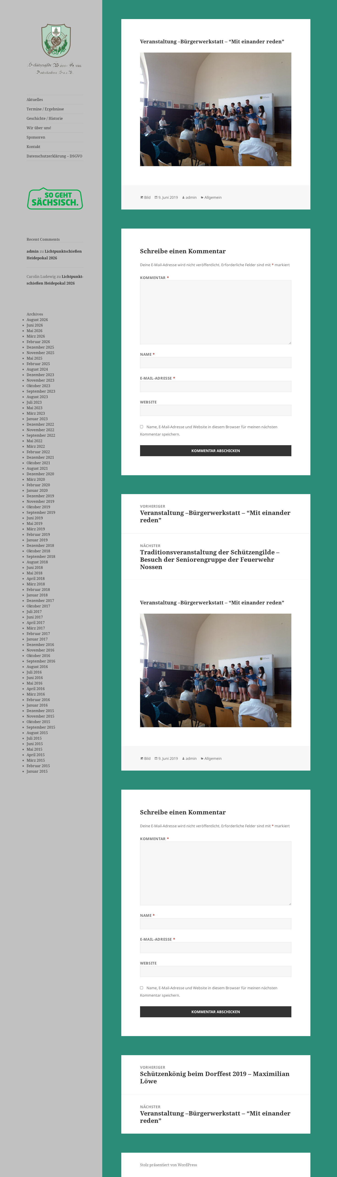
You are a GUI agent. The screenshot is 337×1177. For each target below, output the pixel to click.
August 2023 (37, 396)
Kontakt (33, 146)
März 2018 (36, 584)
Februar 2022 (38, 451)
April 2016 (36, 688)
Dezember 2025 (40, 347)
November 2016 (40, 650)
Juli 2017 (34, 611)
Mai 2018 (34, 573)
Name (147, 354)
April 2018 (36, 578)
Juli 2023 (34, 402)
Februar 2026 (38, 341)
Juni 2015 (35, 743)
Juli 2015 (34, 738)
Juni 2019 (35, 517)
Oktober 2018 (38, 551)
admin (33, 251)
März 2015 (36, 760)
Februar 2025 (38, 363)
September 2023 (41, 391)
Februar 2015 (38, 765)
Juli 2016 (34, 672)
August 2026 (37, 319)
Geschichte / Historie (45, 118)
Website (148, 402)
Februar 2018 (38, 589)
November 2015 (40, 716)
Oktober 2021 (38, 462)
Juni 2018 (35, 567)
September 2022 (41, 435)
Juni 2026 (35, 325)
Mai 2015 (34, 749)
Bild (147, 197)
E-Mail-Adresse (157, 378)
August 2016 (37, 666)
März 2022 (36, 446)
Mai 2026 (34, 330)
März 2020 (36, 479)
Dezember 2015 (40, 710)
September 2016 (41, 661)
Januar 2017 (37, 639)
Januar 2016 (37, 705)
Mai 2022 (34, 440)
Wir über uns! (39, 127)
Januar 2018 (37, 595)
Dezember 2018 (40, 545)
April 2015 (36, 754)
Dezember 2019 (40, 495)
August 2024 (37, 369)
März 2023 (36, 413)
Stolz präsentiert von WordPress (168, 1164)
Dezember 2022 (40, 424)
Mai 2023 (34, 407)
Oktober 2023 (38, 385)
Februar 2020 (38, 484)
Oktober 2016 (38, 655)
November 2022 (40, 429)
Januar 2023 (37, 418)
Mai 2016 (34, 683)
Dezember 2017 (40, 600)
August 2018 (37, 562)
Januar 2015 (37, 771)
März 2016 (36, 694)
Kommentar (154, 277)
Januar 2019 (37, 539)
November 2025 (40, 352)
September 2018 (41, 556)
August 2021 (37, 468)
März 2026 (36, 336)
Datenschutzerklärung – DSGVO (54, 156)
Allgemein (213, 197)
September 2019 (41, 512)
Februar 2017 (38, 633)
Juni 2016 (35, 677)
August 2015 (37, 732)
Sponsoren (36, 137)
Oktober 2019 (38, 506)
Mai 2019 (34, 523)
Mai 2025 (34, 358)
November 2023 (40, 380)
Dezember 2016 (40, 644)
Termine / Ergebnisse (45, 109)
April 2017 (36, 622)
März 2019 (36, 528)
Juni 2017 (35, 617)
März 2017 (36, 628)
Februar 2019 (38, 534)
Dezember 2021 (40, 457)
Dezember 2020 (40, 473)
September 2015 (41, 727)
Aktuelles (35, 99)
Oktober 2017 (38, 606)
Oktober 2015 (38, 721)
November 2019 (40, 501)
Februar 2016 (38, 699)
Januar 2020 (37, 490)
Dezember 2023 (40, 374)
